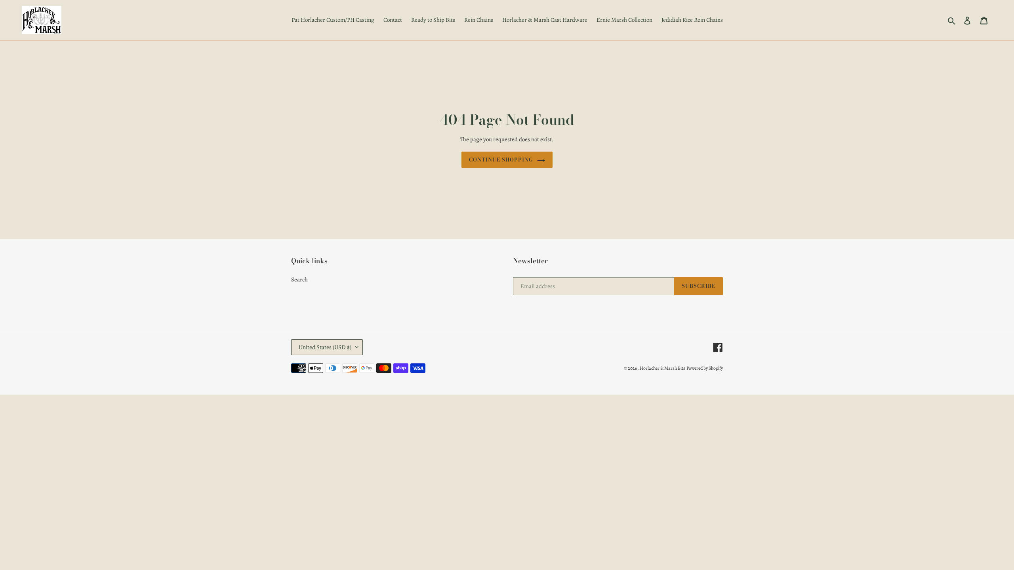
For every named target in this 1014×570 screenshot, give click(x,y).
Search (299, 279)
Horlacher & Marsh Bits (662, 368)
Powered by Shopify (704, 368)
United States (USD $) (325, 347)
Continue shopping (501, 159)
